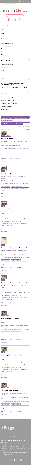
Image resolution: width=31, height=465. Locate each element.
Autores (3, 49)
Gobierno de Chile (6, 444)
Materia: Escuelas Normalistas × (8, 118)
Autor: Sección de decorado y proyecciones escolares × (12, 123)
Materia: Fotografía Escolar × (7, 120)
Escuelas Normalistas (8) (7, 98)
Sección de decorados (6, 151)
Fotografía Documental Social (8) (9, 103)
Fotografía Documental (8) (7, 100)
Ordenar (27, 129)
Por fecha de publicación (7, 46)
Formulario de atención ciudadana (17, 452)
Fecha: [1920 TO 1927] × (24, 117)
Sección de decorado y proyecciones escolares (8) (15, 87)
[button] (5, 30)
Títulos (3, 51)
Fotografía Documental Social (7, 190)
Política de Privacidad (7, 454)
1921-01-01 (8, 135)
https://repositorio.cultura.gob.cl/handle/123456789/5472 (17, 218)
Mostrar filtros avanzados (23, 126)
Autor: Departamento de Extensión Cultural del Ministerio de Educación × (16, 122)
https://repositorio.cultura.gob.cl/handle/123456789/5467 (17, 329)
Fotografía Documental (24, 188)
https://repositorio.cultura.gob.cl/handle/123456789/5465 (17, 183)
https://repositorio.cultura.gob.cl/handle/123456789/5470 (17, 364)
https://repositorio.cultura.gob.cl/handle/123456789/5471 (17, 257)
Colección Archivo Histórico (13, 25)
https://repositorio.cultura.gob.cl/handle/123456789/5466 (17, 401)
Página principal (4, 25)
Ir (28, 114)
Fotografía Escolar (14, 188)
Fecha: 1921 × (15, 117)
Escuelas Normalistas (6, 188)
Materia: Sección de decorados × (21, 118)
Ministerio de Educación (16, 151)
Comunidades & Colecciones (8, 43)
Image (3, 135)
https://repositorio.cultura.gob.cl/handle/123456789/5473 (17, 292)
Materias (3, 54)
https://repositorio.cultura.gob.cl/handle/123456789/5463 (17, 148)
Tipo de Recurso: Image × (6, 117)
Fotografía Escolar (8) (6, 106)
